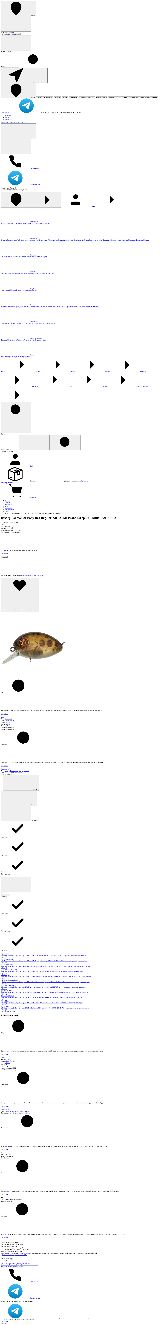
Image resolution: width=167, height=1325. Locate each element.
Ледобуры (20, 340)
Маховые (31, 273)
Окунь (21, 771)
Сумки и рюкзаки (28, 323)
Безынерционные (6, 257)
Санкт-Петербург (48, 97)
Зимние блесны (116, 240)
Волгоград (58, 97)
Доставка (8, 116)
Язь (11, 771)
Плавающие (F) (6, 769)
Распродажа (10, 223)
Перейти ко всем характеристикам (12, 772)
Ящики (52, 323)
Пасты (20, 356)
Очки (33, 340)
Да (2, 1153)
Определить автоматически (39, 82)
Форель (15, 771)
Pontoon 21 (8, 719)
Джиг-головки (24, 306)
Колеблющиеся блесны (81, 240)
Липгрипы (27, 340)
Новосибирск (112, 97)
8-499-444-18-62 (6, 112)
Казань (39, 97)
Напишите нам (35, 185)
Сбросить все (5, 895)
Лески (32, 288)
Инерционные (31, 257)
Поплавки (88, 306)
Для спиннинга (34, 306)
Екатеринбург (74, 97)
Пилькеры (139, 240)
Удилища (33, 271)
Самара (142, 97)
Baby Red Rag (10, 720)
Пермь (125, 97)
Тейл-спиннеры (53, 240)
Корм (32, 355)
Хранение (33, 321)
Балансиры (107, 240)
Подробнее (4, 553)
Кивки (58, 306)
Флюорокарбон (27, 290)
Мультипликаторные (19, 257)
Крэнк (3, 717)
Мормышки (132, 240)
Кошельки (19, 323)
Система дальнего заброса (21, 1113)
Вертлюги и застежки (8, 306)
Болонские (37, 273)
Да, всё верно (6, 34)
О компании (34, 386)
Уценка (24, 223)
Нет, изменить (16, 34)
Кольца (62, 306)
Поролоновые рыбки (96, 240)
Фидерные (45, 273)
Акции (3, 223)
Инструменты (12, 340)
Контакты (8, 119)
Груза (17, 306)
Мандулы (125, 240)
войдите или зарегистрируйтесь (33, 575)
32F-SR (7, 722)
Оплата (7, 117)
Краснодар (82, 97)
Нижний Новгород (101, 97)
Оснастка (33, 305)
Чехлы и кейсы (45, 323)
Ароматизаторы (6, 356)
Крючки (75, 306)
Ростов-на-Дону (133, 97)
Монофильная (5, 290)
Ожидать (4, 557)
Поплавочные (22, 273)
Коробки (12, 323)
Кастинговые (13, 273)
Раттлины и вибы (13, 240)
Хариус (7, 771)
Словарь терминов (44, 223)
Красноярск (91, 97)
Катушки (33, 255)
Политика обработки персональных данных (15, 1263)
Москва (11, 32)
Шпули (44, 257)
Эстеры (34, 290)
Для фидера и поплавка (47, 306)
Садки (43, 340)
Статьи (35, 223)
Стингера (95, 306)
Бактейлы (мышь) (41, 240)
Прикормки (26, 356)
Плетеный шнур (15, 290)
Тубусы (37, 323)
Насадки (14, 356)
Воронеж (65, 97)
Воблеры (4, 240)
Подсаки (38, 340)
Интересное (34, 221)
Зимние (39, 257)
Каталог (33, 138)
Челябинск (154, 97)
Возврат (20, 1266)
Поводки (82, 306)
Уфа (147, 97)
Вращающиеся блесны (65, 240)
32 (9, 724)
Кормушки (69, 306)
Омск (119, 97)
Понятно (4, 1323)
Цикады (146, 240)
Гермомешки (5, 323)
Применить (5, 954)
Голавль (26, 771)
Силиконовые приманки (27, 240)
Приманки (33, 238)
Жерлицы (4, 340)
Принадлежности (36, 338)
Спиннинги (5, 273)
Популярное (18, 223)
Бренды (30, 223)
